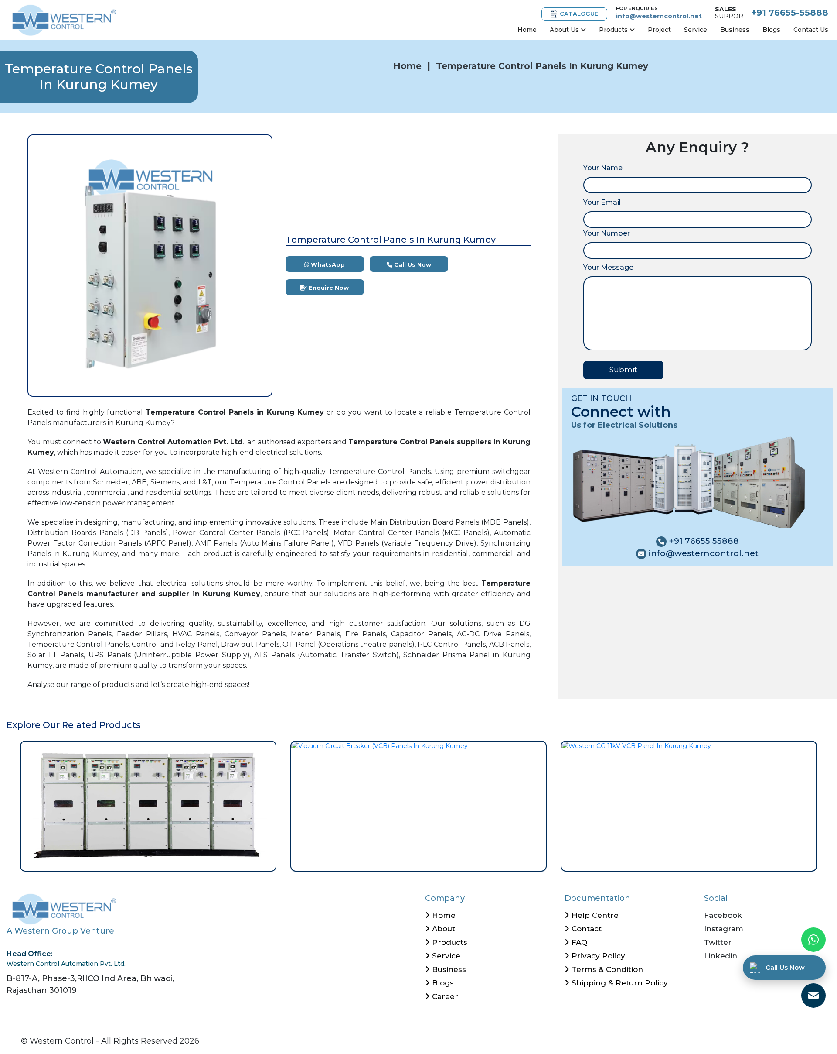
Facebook (723, 915)
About (442, 928)
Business (734, 30)
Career (444, 996)
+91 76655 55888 (703, 541)
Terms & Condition (606, 969)
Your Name (603, 168)
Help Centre (594, 915)
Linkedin (720, 955)
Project (659, 30)
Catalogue (579, 13)
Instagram (723, 928)
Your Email (602, 202)
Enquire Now (328, 287)
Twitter (718, 942)
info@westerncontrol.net (659, 16)
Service (695, 30)
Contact (585, 928)
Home (527, 30)
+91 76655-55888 (789, 12)
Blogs (771, 30)
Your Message (608, 267)
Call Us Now (411, 264)
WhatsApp (327, 264)
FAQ (578, 942)
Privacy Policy (597, 955)
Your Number (606, 233)
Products (614, 30)
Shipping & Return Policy (618, 982)
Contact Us (810, 30)
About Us (565, 30)
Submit (623, 369)
